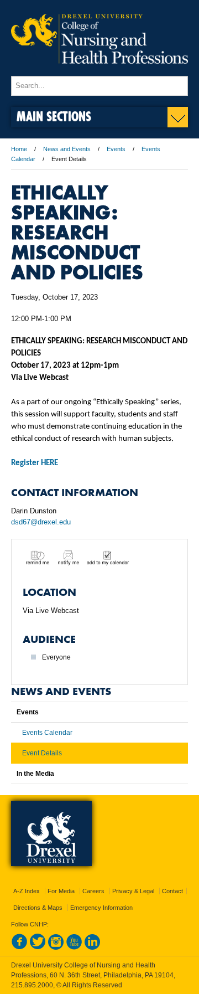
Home (19, 149)
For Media (61, 891)
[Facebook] (19, 947)
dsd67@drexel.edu (41, 522)
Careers (93, 891)
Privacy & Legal (133, 891)
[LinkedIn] (92, 947)
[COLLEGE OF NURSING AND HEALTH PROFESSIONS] (99, 71)
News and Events (67, 149)
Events (116, 149)
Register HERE (34, 463)
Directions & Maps (37, 907)
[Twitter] (37, 947)
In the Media (35, 773)
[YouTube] (74, 947)
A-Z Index (26, 891)
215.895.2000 (32, 985)
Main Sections (54, 116)
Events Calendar (47, 733)
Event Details (42, 753)
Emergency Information (101, 907)
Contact (172, 891)
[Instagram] (56, 947)
